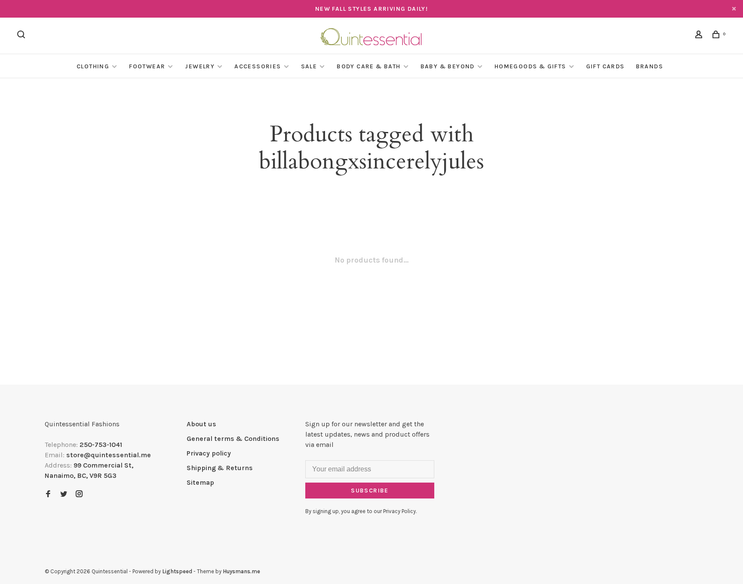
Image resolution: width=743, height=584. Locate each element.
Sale (309, 66)
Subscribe (370, 490)
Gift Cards (605, 66)
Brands (649, 66)
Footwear (147, 66)
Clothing (93, 66)
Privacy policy (209, 453)
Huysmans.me (241, 571)
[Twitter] (63, 494)
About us (201, 424)
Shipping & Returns (220, 468)
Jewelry (200, 66)
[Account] (700, 36)
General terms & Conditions (233, 438)
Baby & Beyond (448, 66)
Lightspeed (177, 571)
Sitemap (200, 482)
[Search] (22, 36)
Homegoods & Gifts (530, 66)
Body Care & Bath (368, 66)
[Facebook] (48, 494)
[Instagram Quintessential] (79, 494)
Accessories (257, 66)
